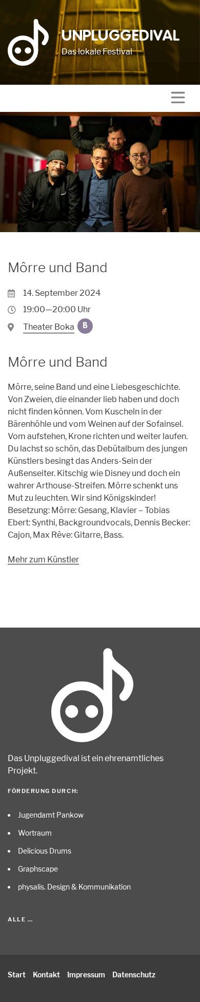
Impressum (86, 974)
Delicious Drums (44, 850)
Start (17, 974)
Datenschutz (133, 974)
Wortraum (35, 832)
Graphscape (38, 868)
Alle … (20, 919)
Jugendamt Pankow (51, 814)
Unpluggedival (121, 36)
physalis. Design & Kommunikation (74, 886)
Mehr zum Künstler (43, 559)
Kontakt (46, 974)
